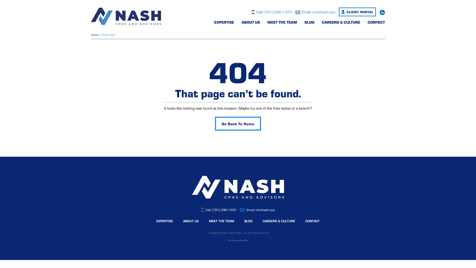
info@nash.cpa (323, 12)
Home (95, 35)
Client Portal (360, 11)
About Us (251, 22)
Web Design (232, 240)
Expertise (224, 22)
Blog (309, 22)
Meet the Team (282, 22)
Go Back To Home (238, 123)
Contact (376, 22)
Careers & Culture (341, 22)
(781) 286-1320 (278, 12)
